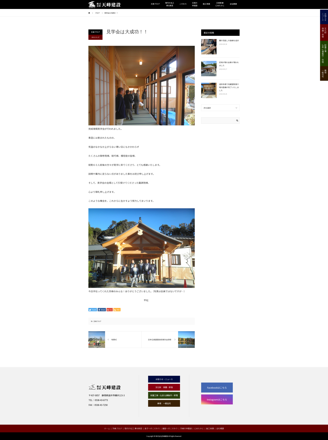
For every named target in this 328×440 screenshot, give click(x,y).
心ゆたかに (199, 428)
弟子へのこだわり (152, 428)
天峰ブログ (155, 4)
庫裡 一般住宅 (164, 403)
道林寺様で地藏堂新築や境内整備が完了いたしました (229, 87)
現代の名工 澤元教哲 (133, 428)
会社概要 (233, 4)
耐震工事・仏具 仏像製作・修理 (164, 395)
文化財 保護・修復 (164, 387)
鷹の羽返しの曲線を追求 (229, 40)
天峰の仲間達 (186, 428)
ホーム (107, 428)
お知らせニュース (324, 17)
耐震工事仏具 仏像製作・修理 (324, 53)
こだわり (183, 4)
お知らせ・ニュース (164, 379)
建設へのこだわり (170, 428)
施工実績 (206, 4)
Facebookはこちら (217, 387)
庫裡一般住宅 (324, 73)
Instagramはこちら (217, 399)
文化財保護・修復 (324, 32)
